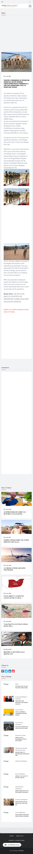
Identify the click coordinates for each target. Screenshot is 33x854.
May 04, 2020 (8, 649)
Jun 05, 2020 (8, 565)
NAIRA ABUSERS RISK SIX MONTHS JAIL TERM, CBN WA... (21, 803)
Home (12, 836)
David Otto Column (20, 735)
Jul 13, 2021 (8, 76)
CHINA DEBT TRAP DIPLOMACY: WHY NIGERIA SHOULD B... (21, 702)
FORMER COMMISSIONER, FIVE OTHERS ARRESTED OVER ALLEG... (16, 541)
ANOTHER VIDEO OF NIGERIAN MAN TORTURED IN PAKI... (22, 754)
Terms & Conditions (17, 840)
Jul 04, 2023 (8, 537)
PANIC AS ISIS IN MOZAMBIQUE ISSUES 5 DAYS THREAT (21, 739)
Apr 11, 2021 (8, 593)
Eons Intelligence (14, 850)
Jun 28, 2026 (8, 621)
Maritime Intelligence (21, 761)
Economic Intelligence (21, 799)
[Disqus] (17, 400)
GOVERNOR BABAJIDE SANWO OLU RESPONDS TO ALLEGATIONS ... (15, 513)
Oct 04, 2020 (8, 509)
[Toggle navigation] (30, 6)
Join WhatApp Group (13, 845)
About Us (19, 836)
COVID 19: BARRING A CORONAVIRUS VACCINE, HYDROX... (21, 713)
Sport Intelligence (20, 774)
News (16, 684)
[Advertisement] (16, 33)
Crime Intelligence (20, 812)
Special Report (19, 710)
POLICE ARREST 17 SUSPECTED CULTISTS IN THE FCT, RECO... (14, 597)
